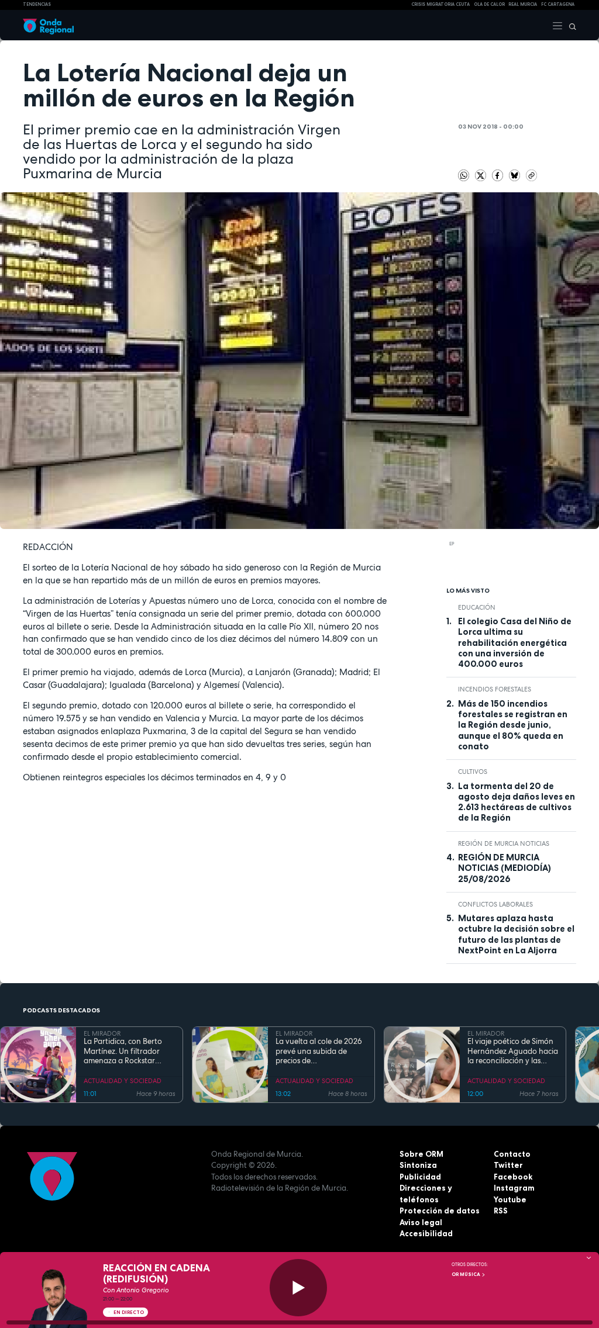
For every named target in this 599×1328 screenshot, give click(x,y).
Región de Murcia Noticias (503, 843)
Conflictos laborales (495, 904)
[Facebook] (498, 174)
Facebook (513, 1176)
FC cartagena (557, 4)
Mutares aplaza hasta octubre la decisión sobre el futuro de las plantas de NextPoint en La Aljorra (516, 934)
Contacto (512, 1153)
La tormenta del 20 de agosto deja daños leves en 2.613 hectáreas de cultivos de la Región (516, 802)
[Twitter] (481, 174)
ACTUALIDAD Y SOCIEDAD (122, 1081)
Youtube (510, 1199)
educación (476, 607)
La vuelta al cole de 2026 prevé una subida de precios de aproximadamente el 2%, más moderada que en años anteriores (319, 1051)
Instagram (514, 1187)
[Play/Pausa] (298, 1287)
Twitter (508, 1165)
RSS (501, 1210)
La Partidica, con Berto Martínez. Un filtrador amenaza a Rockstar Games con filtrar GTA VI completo (126, 1051)
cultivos (472, 771)
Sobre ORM (421, 1153)
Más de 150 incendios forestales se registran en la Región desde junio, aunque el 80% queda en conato (512, 725)
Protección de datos (440, 1210)
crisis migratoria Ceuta (440, 4)
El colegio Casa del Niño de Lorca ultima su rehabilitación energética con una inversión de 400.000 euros (515, 642)
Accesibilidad (426, 1233)
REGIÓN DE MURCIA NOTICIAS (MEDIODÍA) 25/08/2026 (504, 868)
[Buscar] (569, 25)
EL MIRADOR (102, 1033)
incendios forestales (494, 689)
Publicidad (420, 1176)
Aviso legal (421, 1222)
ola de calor (489, 4)
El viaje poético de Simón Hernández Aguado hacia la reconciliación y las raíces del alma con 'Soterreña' (512, 1051)
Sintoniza (418, 1165)
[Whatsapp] (464, 175)
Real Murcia (522, 4)
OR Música (466, 1274)
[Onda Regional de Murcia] (48, 25)
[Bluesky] (515, 174)
